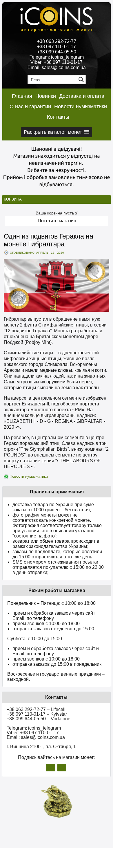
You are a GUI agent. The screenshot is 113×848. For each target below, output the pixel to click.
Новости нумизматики (80, 106)
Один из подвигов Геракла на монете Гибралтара (48, 240)
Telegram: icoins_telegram (57, 57)
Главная (22, 96)
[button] (56, 132)
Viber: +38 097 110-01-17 (56, 62)
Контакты (58, 117)
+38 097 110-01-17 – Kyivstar (37, 714)
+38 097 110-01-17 (56, 46)
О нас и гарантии (30, 106)
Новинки (45, 96)
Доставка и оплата (81, 96)
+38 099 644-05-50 (56, 51)
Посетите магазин (57, 220)
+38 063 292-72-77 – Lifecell (36, 709)
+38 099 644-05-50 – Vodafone (38, 718)
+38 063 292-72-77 (56, 41)
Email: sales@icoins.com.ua (57, 67)
